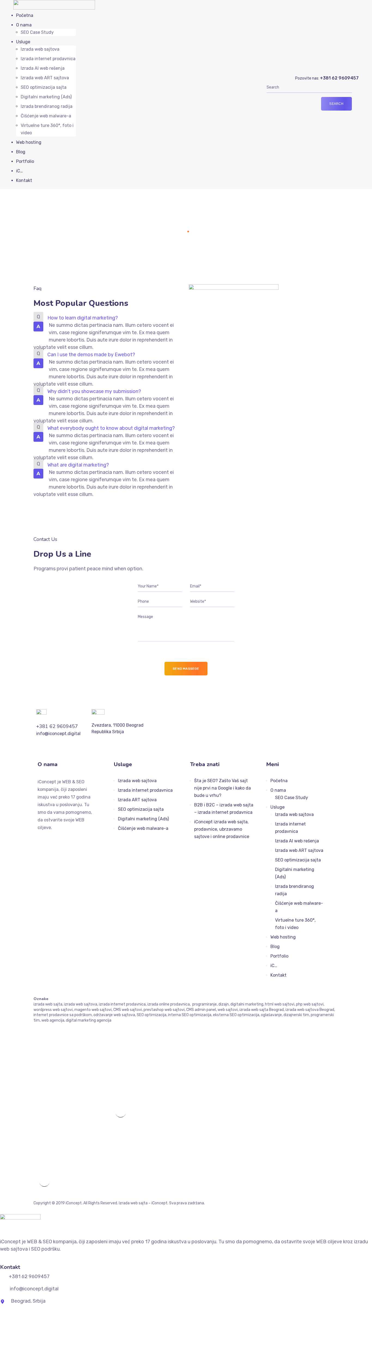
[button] (108, 318)
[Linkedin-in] (61, 839)
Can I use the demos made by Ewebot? (91, 355)
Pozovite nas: (327, 78)
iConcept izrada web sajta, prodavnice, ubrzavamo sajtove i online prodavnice (221, 829)
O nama (24, 25)
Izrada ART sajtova (137, 799)
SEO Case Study (37, 32)
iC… (19, 170)
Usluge (23, 41)
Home (178, 231)
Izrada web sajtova (40, 49)
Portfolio (25, 161)
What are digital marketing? (78, 465)
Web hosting (28, 142)
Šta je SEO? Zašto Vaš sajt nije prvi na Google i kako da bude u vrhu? (222, 788)
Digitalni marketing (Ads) (46, 96)
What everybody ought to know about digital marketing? (111, 428)
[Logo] (54, 4)
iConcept (74, 1203)
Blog (20, 151)
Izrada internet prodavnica (48, 58)
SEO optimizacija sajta (43, 87)
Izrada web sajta (133, 1203)
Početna (24, 15)
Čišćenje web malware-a (46, 115)
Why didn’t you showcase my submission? (94, 391)
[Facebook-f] (40, 839)
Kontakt (24, 180)
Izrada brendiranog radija (46, 106)
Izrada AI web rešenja (43, 68)
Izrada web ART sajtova (45, 77)
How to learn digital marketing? (82, 318)
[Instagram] (50, 839)
